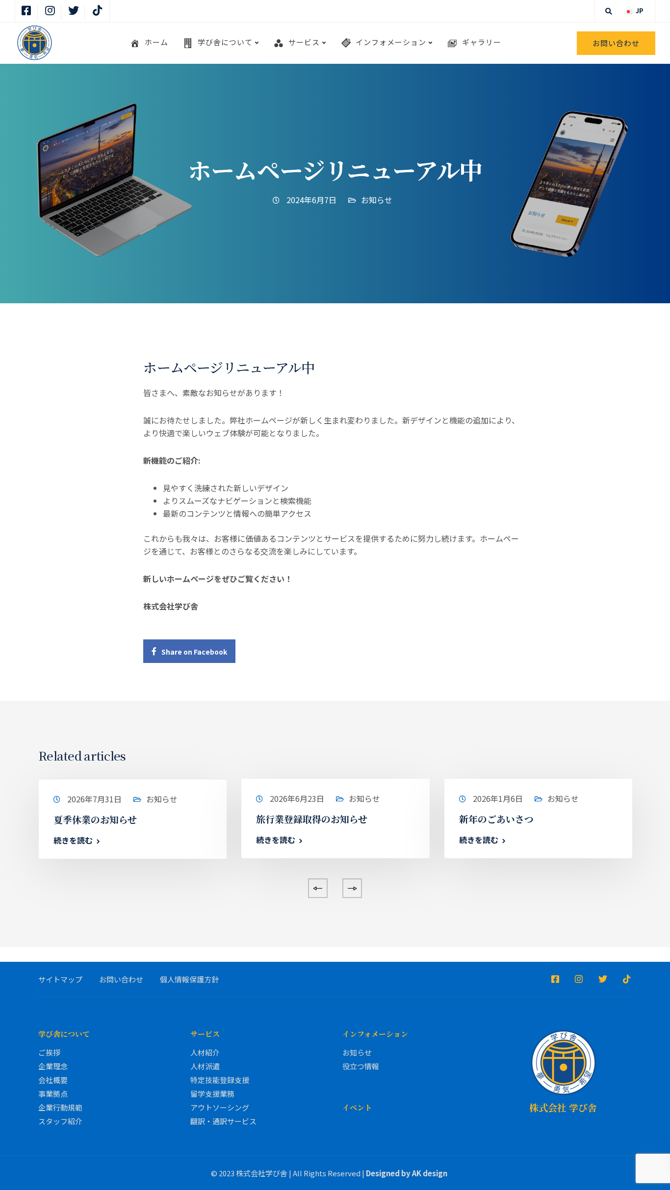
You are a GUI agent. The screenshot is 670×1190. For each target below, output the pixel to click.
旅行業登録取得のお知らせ (311, 818)
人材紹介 (205, 1052)
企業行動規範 (60, 1107)
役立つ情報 (360, 1066)
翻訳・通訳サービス (223, 1121)
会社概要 (53, 1080)
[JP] (628, 11)
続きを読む (73, 840)
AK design (429, 1173)
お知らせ (376, 200)
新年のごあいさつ (496, 818)
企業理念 (53, 1066)
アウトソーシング (219, 1107)
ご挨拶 (49, 1052)
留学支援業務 (212, 1093)
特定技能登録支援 (219, 1080)
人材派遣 (205, 1066)
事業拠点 (53, 1093)
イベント (357, 1107)
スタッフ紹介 (60, 1121)
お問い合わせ (616, 43)
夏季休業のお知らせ (95, 819)
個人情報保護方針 (189, 979)
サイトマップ (60, 979)
